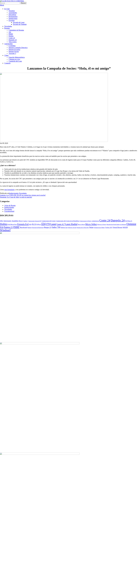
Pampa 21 (8, 227)
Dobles (11, 36)
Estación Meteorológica (17, 57)
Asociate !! (12, 53)
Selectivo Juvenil (72, 227)
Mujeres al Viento (101, 224)
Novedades (8, 26)
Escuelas (12, 20)
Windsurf (5, 230)
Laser (53, 223)
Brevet (21, 221)
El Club (7, 9)
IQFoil (39, 224)
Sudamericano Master (99, 227)
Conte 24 (12, 38)
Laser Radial (71, 224)
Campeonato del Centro (49, 221)
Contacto (7, 63)
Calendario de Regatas (16, 30)
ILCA (34, 224)
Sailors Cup (64, 227)
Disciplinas (12, 15)
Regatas (7, 28)
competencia (95, 221)
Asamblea (15, 221)
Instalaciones (13, 18)
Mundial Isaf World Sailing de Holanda (116, 224)
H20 (30, 224)
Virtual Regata (117, 227)
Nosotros (12, 11)
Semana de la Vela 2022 (83, 227)
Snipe (91, 227)
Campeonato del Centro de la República (67, 221)
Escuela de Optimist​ (20, 24)
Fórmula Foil (23, 224)
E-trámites (12, 46)
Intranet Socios (14, 51)
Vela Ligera (12, 42)
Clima (6, 55)
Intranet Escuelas (14, 49)
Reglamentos (13, 16)
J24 (10, 32)
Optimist (131, 224)
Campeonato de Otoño (85, 221)
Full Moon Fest (12, 224)
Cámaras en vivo (14, 59)
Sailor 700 (56, 227)
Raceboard (23, 227)
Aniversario (7, 221)
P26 (1, 227)
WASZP (125, 227)
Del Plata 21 (128, 221)
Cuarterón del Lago (15, 61)
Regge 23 (47, 227)
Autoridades (13, 13)
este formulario (9, 190)
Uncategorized (9, 211)
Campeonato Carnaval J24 (34, 221)
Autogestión (8, 44)
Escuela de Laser (18, 22)
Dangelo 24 (13, 40)
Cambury (25, 221)
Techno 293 (108, 227)
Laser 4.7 (61, 224)
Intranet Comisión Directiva (18, 48)
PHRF (11, 34)
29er (1, 221)
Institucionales (14, 193)
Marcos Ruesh (81, 224)
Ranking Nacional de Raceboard (36, 227)
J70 (48, 223)
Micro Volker (91, 224)
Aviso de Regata (10, 205)
